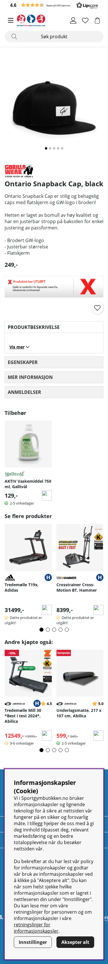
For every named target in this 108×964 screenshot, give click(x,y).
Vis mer (17, 347)
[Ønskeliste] (85, 20)
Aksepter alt (75, 942)
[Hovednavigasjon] (11, 20)
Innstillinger (33, 942)
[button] (54, 5)
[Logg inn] (73, 20)
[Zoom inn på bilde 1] (54, 106)
